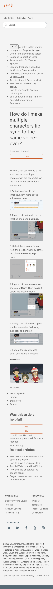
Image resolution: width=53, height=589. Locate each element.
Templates (37, 505)
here (24, 198)
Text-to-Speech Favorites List (25, 80)
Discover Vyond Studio (16, 501)
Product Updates (40, 509)
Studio (13, 404)
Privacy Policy (27, 575)
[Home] (8, 5)
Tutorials (21, 18)
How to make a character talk (25, 463)
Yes (26, 427)
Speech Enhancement (21, 100)
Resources (38, 496)
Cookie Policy (42, 575)
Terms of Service (11, 575)
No (26, 431)
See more (15, 103)
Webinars (36, 501)
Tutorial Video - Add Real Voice (26, 466)
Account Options (13, 509)
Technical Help (12, 513)
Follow (26, 156)
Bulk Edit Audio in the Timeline (26, 96)
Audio (30, 18)
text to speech (17, 393)
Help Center (8, 18)
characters (15, 400)
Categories (11, 496)
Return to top (17, 445)
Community (37, 513)
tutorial (13, 397)
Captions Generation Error (23, 57)
